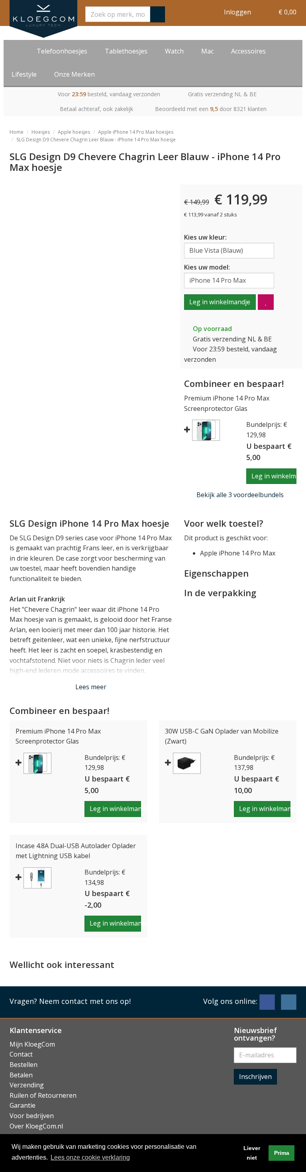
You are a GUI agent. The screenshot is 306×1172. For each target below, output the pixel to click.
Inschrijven (255, 1076)
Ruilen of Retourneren (43, 1095)
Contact (21, 1054)
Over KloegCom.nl (36, 1126)
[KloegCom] (43, 19)
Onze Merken (74, 74)
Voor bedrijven (32, 1115)
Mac (207, 51)
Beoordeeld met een (211, 109)
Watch (174, 51)
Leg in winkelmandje (219, 301)
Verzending (27, 1085)
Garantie (22, 1105)
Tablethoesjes (126, 51)
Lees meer (90, 686)
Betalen (21, 1075)
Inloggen (237, 12)
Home (17, 132)
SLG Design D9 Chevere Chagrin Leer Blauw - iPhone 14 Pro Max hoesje (96, 139)
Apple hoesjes (74, 132)
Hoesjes (40, 132)
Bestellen (23, 1064)
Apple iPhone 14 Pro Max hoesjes (135, 132)
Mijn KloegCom (32, 1044)
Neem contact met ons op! (85, 1001)
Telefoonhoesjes (62, 51)
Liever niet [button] (251, 1153)
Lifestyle (24, 74)
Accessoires (248, 51)
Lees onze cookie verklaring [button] (90, 1157)
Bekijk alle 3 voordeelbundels (240, 494)
